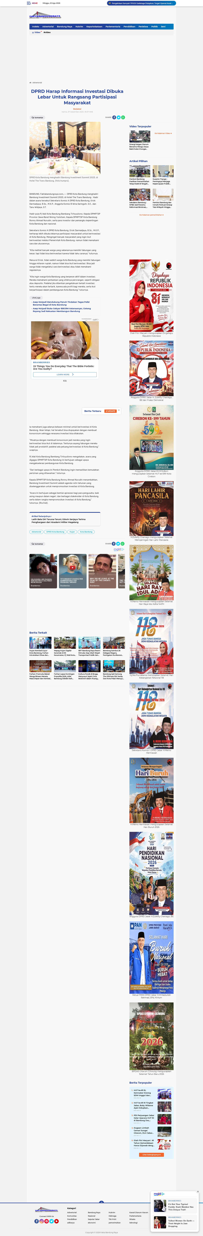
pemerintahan (115, 1223)
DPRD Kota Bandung (55, 532)
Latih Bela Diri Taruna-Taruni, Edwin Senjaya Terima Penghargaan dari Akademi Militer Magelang (58, 520)
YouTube (58, 1224)
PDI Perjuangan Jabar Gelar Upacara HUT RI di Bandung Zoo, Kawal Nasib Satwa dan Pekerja (144, 1118)
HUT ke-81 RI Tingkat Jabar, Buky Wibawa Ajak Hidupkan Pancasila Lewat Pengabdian (143, 1105)
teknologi (133, 1223)
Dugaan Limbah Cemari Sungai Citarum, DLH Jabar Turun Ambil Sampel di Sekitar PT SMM (143, 1130)
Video (37, 32)
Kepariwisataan (94, 26)
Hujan (72, 532)
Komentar (38, 118)
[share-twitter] (119, 117)
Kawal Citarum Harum (138, 1212)
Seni (163, 26)
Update (111, 411)
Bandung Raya (64, 26)
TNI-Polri (112, 1219)
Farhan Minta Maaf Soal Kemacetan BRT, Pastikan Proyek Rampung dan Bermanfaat (143, 3)
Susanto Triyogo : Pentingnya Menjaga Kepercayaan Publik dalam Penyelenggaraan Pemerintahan (163, 181)
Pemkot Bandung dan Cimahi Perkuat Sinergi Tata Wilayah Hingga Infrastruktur (162, 204)
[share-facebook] (114, 117)
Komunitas (72, 1216)
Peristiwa (143, 26)
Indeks (35, 26)
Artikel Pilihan (138, 161)
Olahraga (112, 1216)
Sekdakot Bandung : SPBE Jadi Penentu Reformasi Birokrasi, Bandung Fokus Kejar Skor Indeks (138, 204)
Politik (154, 26)
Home (35, 3)
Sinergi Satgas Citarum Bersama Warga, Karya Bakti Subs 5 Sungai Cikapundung (139, 146)
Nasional (91, 1216)
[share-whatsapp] (123, 117)
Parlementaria (113, 26)
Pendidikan (129, 26)
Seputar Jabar (94, 1219)
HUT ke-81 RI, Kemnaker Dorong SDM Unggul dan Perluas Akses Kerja (143, 1093)
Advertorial (48, 26)
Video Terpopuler (140, 126)
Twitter (52, 1224)
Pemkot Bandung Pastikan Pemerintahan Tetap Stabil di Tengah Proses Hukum (139, 181)
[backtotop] (101, 1203)
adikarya (70, 1223)
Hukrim (79, 26)
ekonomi (92, 1223)
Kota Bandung (86, 532)
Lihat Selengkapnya (151, 1155)
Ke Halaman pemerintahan (150, 215)
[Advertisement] (101, 57)
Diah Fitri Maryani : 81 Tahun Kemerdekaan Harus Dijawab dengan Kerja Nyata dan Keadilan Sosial (144, 1143)
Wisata (132, 1219)
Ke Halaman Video (163, 133)
